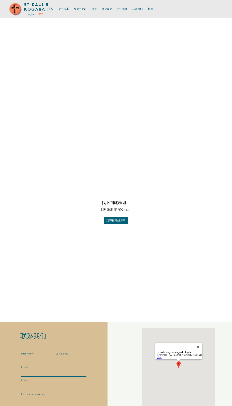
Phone (24, 380)
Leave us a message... (33, 393)
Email (24, 367)
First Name (27, 353)
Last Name (62, 353)
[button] (122, 9)
